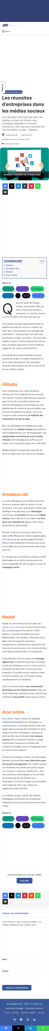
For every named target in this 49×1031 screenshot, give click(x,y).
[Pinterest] (31, 186)
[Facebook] (5, 186)
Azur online (11, 275)
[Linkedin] (18, 186)
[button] (2, 87)
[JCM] (13, 25)
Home (7, 1013)
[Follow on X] (16, 135)
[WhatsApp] (38, 186)
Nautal (9, 271)
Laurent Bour (10, 135)
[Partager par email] (5, 192)
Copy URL (24, 880)
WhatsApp (37, 289)
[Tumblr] (24, 186)
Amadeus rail (12, 268)
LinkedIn (8, 295)
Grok (26, 295)
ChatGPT (8, 289)
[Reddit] (31, 895)
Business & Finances (12, 92)
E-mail (5, 971)
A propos (15, 1013)
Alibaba (9, 265)
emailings (9, 539)
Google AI (38, 295)
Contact (41, 1013)
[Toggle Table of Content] (41, 261)
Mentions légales (28, 1013)
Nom (5, 959)
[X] (11, 186)
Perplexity (22, 289)
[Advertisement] (24, 62)
